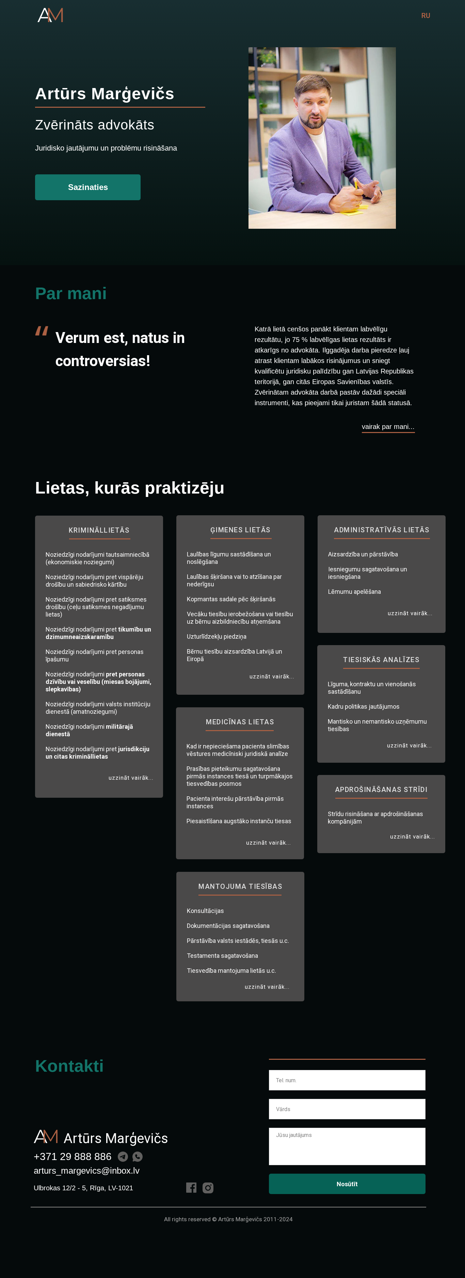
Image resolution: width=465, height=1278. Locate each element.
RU (425, 16)
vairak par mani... (388, 426)
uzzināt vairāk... (131, 777)
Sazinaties (88, 187)
